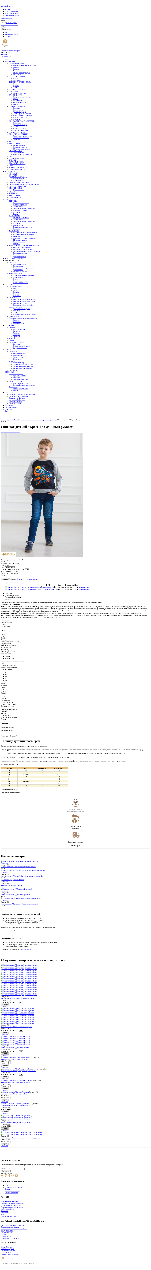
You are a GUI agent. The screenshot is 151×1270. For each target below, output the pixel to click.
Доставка (8, 36)
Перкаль (16, 292)
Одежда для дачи (19, 277)
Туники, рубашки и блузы (22, 114)
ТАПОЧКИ (13, 160)
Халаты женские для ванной (23, 366)
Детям (16, 420)
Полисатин (17, 296)
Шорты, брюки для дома (21, 73)
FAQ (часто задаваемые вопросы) (12, 1225)
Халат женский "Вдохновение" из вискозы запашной (19, 904)
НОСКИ (12, 156)
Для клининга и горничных (23, 268)
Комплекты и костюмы (21, 203)
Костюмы (16, 108)
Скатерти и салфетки (20, 379)
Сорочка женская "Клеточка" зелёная (14, 1094)
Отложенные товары (12, 15)
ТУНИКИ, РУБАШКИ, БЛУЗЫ (20, 82)
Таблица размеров (11, 34)
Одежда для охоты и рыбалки (23, 275)
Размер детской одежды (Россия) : (13, 569)
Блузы (15, 84)
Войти (3, 19)
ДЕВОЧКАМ (13, 201)
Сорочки (16, 69)
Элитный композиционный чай (24, 385)
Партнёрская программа (9, 1254)
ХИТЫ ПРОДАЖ (11, 407)
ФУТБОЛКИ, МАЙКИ (17, 89)
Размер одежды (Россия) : (10, 1002)
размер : (4, 1063)
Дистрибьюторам (7, 1247)
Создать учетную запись (9, 25)
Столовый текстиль (16, 374)
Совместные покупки (8, 1251)
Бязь (14, 288)
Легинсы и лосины (20, 102)
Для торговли (18, 266)
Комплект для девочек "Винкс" (12, 885)
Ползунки (16, 236)
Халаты (15, 71)
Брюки (15, 99)
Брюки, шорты (18, 110)
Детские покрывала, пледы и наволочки (27, 251)
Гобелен (12, 327)
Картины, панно (19, 329)
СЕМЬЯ (12, 166)
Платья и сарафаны (20, 117)
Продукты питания (15, 381)
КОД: (3, 571)
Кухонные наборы (19, 376)
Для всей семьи (18, 357)
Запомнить (6, 29)
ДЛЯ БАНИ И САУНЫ (17, 164)
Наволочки (17, 322)
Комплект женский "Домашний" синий (15, 1048)
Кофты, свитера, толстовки (22, 115)
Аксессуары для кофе (20, 389)
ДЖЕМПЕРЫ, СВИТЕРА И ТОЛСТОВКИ (24, 184)
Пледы (11, 340)
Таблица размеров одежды (10, 1227)
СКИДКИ (8, 409)
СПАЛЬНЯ (9, 284)
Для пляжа (17, 359)
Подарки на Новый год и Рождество (22, 394)
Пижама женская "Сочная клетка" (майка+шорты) (18, 867)
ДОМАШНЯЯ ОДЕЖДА (18, 63)
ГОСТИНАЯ (9, 325)
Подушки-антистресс (16, 342)
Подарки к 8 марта (15, 402)
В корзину (5, 579)
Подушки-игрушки (20, 348)
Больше (16, 119)
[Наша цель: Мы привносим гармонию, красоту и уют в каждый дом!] (5, 46)
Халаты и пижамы (19, 206)
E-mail (3, 20)
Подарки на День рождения (18, 396)
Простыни (16, 320)
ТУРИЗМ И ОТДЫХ (16, 273)
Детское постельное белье (22, 247)
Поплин (16, 294)
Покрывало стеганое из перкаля (24, 299)
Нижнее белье (18, 225)
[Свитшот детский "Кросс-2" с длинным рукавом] (42, 556)
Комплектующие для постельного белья (23, 318)
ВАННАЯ (8, 350)
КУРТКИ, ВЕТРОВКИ (17, 132)
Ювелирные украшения (21, 149)
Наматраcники (14, 316)
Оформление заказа (7, 1232)
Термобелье (17, 140)
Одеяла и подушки (15, 307)
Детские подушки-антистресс (23, 255)
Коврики (12, 338)
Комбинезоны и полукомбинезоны (25, 232)
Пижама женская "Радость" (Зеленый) (14, 1105)
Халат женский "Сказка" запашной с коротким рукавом (20, 1138)
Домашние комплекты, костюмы (24, 65)
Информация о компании (10, 1201)
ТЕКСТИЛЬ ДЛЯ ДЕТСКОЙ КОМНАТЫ (24, 245)
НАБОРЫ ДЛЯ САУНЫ (17, 186)
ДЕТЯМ (8, 199)
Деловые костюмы (19, 93)
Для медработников (20, 264)
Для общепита (18, 270)
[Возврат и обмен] (75, 823)
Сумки (15, 279)
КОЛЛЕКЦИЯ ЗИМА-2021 (14, 258)
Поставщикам (6, 1252)
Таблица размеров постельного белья (14, 1229)
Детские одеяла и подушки (22, 249)
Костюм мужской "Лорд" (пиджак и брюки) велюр (18, 1071)
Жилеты (16, 127)
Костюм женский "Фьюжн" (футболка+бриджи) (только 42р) (22, 876)
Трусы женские (18, 153)
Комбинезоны (18, 100)
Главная (3, 420)
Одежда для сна (18, 180)
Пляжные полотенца (20, 283)
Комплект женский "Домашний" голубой (15, 1082)
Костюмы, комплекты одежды (23, 234)
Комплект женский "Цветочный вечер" (15, 1059)
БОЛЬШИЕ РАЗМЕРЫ (17, 106)
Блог (6, 32)
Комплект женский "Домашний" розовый (15, 895)
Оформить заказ (6, 56)
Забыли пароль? (11, 23)
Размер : (4, 1086)
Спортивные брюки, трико (22, 136)
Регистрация (9, 19)
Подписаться (6, 1171)
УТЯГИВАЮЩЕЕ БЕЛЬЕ (18, 167)
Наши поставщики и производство (13, 1203)
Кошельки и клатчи (20, 147)
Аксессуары (13, 370)
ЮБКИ (11, 141)
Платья (15, 78)
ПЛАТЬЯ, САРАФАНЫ (17, 76)
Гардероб (10, 420)
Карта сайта (5, 1213)
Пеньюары (17, 74)
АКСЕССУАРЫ (14, 195)
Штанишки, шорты (20, 240)
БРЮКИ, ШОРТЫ (15, 95)
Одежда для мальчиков (26, 420)
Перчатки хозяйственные (22, 271)
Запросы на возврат (12, 13)
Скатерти (16, 335)
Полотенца (13, 351)
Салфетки (16, 333)
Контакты (4, 1211)
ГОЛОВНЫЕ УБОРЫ (16, 162)
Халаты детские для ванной (23, 364)
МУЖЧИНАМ (10, 171)
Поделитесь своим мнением (10, 432)
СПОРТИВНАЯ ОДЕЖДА (18, 134)
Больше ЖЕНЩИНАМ (18, 169)
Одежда (11, 361)
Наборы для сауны (19, 363)
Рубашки (16, 86)
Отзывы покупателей (8, 1216)
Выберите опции (84, 587)
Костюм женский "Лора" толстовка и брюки (16, 1027)
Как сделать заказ (7, 1231)
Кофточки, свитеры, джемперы (24, 238)
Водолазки (17, 123)
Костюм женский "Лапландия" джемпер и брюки (18, 998)
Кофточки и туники (20, 210)
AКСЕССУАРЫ (14, 143)
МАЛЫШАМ (14, 231)
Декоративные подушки (21, 309)
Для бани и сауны (19, 355)
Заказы (7, 9)
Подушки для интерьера (21, 346)
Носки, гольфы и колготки (22, 227)
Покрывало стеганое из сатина (24, 301)
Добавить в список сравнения (27, 579)
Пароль (3, 23)
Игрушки (16, 344)
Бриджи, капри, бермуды (22, 97)
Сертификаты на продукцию (11, 1205)
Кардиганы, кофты (19, 128)
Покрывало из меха (20, 303)
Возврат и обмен (7, 1236)
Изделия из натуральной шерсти (24, 314)
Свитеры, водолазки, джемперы (24, 208)
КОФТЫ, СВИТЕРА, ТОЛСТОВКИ (22, 121)
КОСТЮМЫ (13, 91)
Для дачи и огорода (20, 281)
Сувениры (16, 337)
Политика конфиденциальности (12, 1207)
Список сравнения (11, 11)
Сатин (15, 290)
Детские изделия (19, 353)
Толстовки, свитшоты (20, 130)
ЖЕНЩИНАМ (10, 61)
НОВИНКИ (9, 405)
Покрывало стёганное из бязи (23, 305)
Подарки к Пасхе (15, 403)
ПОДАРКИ (9, 392)
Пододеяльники (18, 324)
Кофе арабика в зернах (21, 383)
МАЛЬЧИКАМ (14, 216)
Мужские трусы (18, 190)
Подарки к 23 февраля (17, 400)
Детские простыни (19, 257)
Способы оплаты (26, 949)
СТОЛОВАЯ (9, 372)
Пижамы (16, 67)
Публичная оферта (7, 1209)
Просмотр (4, 863)
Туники (15, 87)
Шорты (15, 104)
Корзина (4, 54)
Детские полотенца (20, 253)
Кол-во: (3, 575)
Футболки (16, 212)
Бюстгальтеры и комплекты (22, 154)
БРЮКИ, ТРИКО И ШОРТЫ (19, 182)
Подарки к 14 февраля (17, 398)
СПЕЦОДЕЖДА (15, 262)
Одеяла (15, 312)
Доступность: (5, 573)
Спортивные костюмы (21, 138)
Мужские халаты (19, 179)
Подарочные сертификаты (10, 1238)
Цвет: (3, 567)
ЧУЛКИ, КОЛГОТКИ (16, 158)
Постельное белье (15, 286)
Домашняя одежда (19, 112)
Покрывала (13, 298)
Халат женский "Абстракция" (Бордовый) (15, 1122)
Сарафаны (16, 80)
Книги (15, 390)
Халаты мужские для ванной (23, 368)
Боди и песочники (19, 242)
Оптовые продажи (7, 1249)
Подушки (16, 311)
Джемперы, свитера (20, 125)
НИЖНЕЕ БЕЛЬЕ (15, 151)
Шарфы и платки (19, 145)
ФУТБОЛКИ (13, 173)
